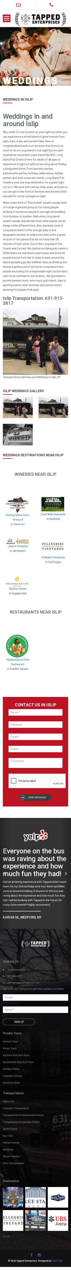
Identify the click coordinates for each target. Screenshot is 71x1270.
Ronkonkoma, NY (16, 969)
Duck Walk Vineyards (53, 514)
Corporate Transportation (16, 1107)
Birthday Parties (11, 1068)
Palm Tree (57, 1260)
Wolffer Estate (18, 588)
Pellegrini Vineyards (53, 557)
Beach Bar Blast (11, 1082)
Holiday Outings (11, 1141)
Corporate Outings (12, 1075)
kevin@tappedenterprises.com (24, 982)
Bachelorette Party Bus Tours (18, 1061)
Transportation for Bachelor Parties (21, 1121)
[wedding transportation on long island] (18, 407)
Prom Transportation (13, 1162)
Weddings (8, 1148)
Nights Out (8, 1100)
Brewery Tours (10, 1040)
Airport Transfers (11, 1155)
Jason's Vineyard (18, 546)
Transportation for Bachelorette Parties (23, 1114)
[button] (5, 873)
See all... (7, 1235)
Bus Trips (8, 1135)
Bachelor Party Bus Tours (16, 1054)
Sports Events (10, 1128)
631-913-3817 (15, 975)
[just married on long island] (18, 434)
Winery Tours (9, 1047)
